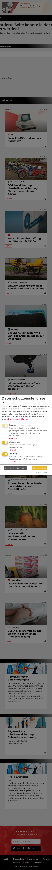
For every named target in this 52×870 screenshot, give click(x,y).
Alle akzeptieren (39, 468)
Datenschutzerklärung (18, 419)
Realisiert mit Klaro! (42, 472)
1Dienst (12, 450)
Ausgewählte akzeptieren (15, 468)
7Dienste (13, 438)
